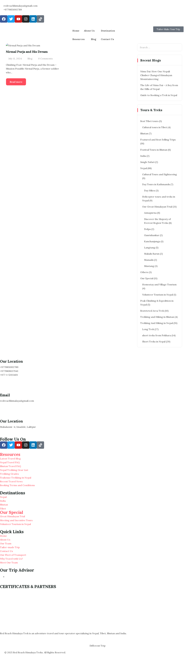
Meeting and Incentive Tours (16, 520)
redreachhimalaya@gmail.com (20, 5)
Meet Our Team (9, 562)
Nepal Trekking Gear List (14, 470)
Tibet (3, 508)
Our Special (11, 512)
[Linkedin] (33, 19)
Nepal (3, 496)
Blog (93, 39)
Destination (108, 30)
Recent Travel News (11, 481)
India (3, 500)
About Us (89, 30)
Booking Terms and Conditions (17, 485)
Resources (78, 39)
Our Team (5, 543)
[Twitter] (11, 19)
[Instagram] (25, 19)
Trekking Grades (9, 473)
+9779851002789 (13, 9)
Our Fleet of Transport (13, 554)
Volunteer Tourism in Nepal (15, 524)
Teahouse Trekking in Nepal (15, 477)
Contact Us (107, 39)
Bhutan (4, 504)
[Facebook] (3, 19)
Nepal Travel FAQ (10, 462)
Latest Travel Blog (10, 458)
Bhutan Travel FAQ (10, 466)
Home (75, 30)
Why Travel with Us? (11, 558)
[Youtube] (18, 19)
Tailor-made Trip (10, 547)
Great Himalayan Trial (12, 516)
